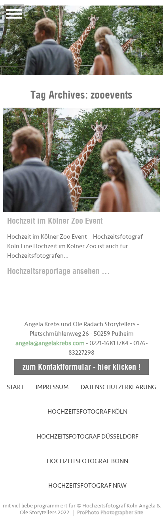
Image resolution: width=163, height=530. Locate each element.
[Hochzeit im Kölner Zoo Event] (81, 160)
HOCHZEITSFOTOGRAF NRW (87, 486)
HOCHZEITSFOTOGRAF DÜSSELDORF (87, 437)
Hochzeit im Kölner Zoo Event (55, 221)
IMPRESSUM (52, 387)
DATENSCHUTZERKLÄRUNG (118, 387)
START (15, 387)
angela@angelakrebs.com (50, 343)
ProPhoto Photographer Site (110, 512)
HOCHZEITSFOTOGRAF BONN (87, 461)
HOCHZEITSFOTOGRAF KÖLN (87, 412)
